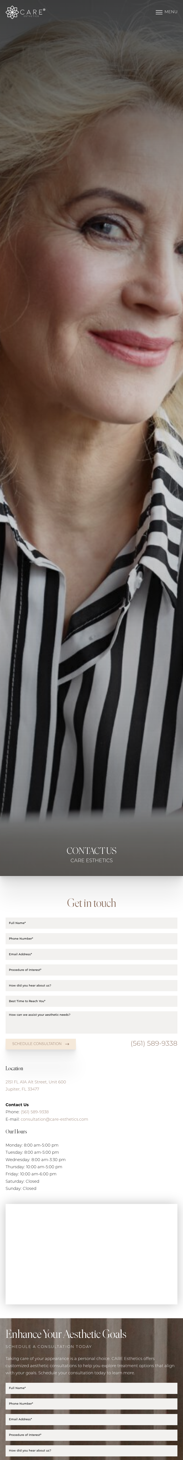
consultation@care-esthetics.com (54, 1120)
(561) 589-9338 (154, 1044)
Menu (170, 12)
